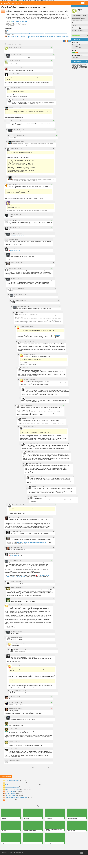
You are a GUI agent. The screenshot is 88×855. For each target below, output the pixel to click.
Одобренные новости (76, 17)
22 (15, 542)
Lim (9, 748)
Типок (10, 248)
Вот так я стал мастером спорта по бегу (15, 782)
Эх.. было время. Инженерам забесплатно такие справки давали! (22, 784)
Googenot (11, 268)
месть (16, 24)
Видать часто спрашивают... (12, 780)
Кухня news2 (43, 0)
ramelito (12, 23)
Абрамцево (26, 843)
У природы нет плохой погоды (30, 830)
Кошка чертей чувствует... (12, 787)
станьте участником (42, 767)
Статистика (84, 10)
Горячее (26, 3)
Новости (19, 0)
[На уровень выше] (5, 54)
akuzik (10, 760)
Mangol (13, 99)
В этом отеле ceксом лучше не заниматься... (16, 797)
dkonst (10, 227)
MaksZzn (24, 367)
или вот (12, 556)
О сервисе (8, 852)
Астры (3, 843)
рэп (11, 24)
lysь (10, 722)
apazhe (12, 547)
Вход (86, 3)
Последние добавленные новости (79, 15)
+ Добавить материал (5, 0)
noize (19, 24)
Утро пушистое (49, 818)
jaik (9, 517)
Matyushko (11, 702)
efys (11, 531)
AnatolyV (12, 262)
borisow (12, 598)
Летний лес (26, 818)
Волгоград (24, 24)
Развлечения (36, 0)
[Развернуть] (23, 466)
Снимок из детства (50, 843)
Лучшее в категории (45, 806)
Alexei (10, 60)
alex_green (11, 67)
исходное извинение (15, 250)
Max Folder (23, 326)
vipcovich (11, 107)
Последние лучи (71, 830)
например (57, 335)
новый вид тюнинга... (10, 795)
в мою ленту (78, 2)
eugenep (12, 202)
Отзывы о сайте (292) (77, 55)
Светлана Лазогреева (72, 818)
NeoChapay (11, 708)
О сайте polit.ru (76, 39)
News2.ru (4, 852)
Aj (9, 239)
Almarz (10, 696)
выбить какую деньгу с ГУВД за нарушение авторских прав (31, 542)
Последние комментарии (77, 20)
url (20, 47)
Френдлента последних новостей (78, 18)
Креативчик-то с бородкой (18, 235)
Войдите (34, 767)
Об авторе (75, 6)
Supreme (12, 587)
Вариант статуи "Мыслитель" (12, 789)
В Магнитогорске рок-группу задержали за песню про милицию (23, 30)
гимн (14, 24)
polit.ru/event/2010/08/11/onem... (19, 21)
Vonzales (11, 214)
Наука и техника (27, 0)
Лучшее (22, 3)
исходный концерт (14, 555)
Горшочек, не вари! (10, 791)
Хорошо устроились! (10, 793)
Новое (30, 3)
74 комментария (10, 25)
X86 (11, 120)
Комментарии (51, 0)
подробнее (74, 68)
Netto (10, 184)
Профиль (79, 10)
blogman (10, 73)
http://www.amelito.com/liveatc (78, 30)
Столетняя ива (5, 830)
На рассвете (4, 818)
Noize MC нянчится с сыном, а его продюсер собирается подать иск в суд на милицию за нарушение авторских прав (37, 33)
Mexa (10, 220)
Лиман (12, 87)
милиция (9, 24)
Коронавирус (13, 0)
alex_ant (12, 54)
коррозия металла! (10, 799)
